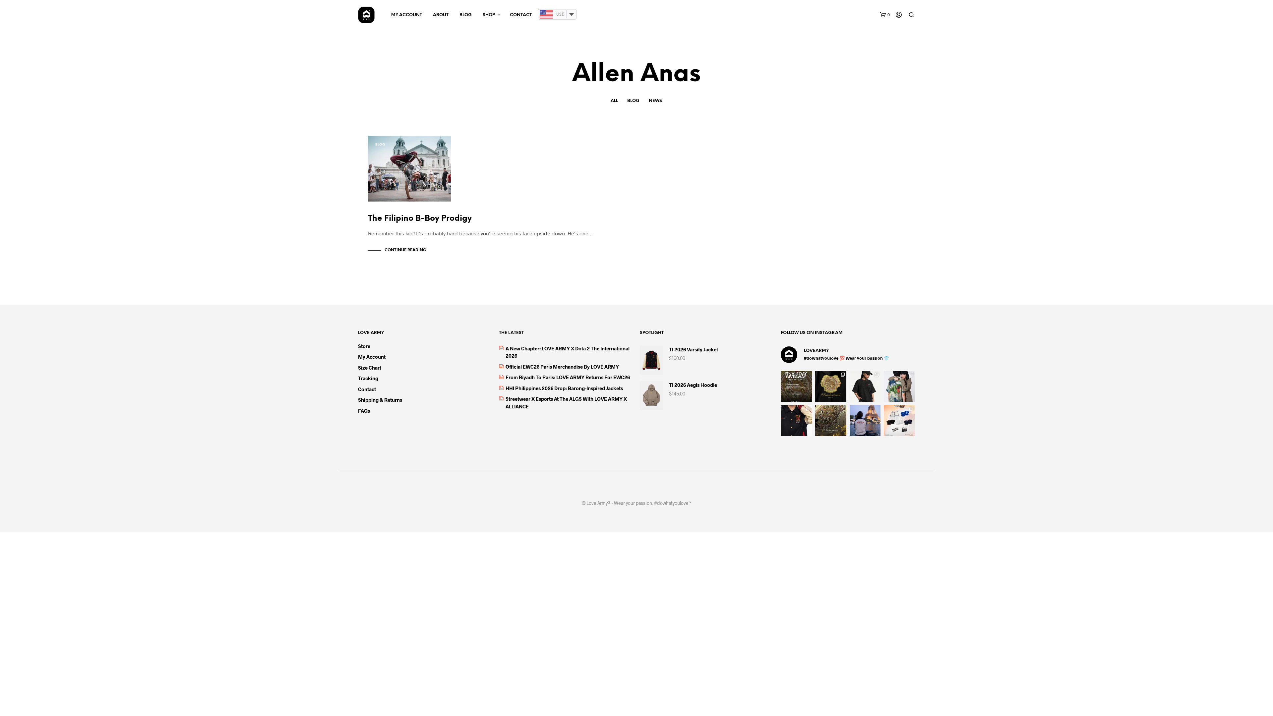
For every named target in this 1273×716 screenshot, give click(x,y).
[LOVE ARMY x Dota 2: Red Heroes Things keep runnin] (865, 386)
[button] (885, 15)
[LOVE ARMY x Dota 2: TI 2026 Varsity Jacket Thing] (796, 420)
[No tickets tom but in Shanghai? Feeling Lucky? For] (796, 386)
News (655, 101)
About (441, 15)
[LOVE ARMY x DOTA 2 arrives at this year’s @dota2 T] (830, 420)
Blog (465, 15)
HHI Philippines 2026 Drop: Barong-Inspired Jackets (564, 388)
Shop (489, 15)
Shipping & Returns (380, 400)
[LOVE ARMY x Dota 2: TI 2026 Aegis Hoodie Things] (830, 386)
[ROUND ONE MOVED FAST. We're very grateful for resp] (865, 420)
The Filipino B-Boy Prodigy (420, 218)
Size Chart (369, 368)
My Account (406, 15)
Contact (521, 15)
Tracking (368, 378)
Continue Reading (405, 250)
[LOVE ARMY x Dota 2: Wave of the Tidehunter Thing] (899, 386)
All (614, 101)
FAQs (364, 411)
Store (364, 346)
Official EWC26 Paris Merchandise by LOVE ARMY (562, 367)
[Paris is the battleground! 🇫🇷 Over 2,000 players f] (899, 420)
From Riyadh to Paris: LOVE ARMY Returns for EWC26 (568, 377)
